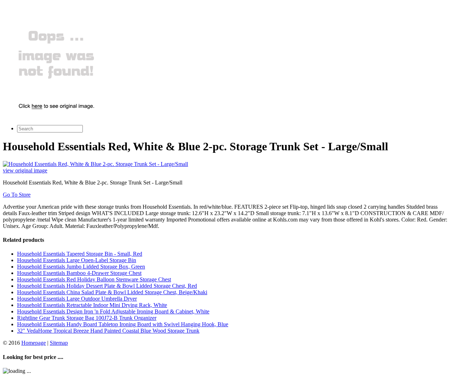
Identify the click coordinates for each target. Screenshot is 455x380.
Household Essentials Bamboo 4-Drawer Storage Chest (79, 273)
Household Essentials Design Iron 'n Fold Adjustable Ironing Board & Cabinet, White (113, 311)
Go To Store (17, 195)
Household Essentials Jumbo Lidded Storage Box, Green (81, 267)
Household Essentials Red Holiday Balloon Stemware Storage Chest (94, 279)
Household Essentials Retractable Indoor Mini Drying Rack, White (92, 305)
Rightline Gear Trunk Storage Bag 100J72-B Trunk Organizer (86, 318)
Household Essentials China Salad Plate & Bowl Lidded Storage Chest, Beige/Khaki (112, 292)
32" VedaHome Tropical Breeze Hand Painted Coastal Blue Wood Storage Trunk (108, 331)
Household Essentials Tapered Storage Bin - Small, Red (79, 254)
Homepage (33, 343)
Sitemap (59, 343)
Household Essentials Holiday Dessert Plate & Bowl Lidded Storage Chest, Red (107, 286)
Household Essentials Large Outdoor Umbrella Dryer (77, 299)
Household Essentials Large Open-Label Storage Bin (76, 260)
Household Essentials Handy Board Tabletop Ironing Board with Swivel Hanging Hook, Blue (122, 324)
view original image (25, 170)
